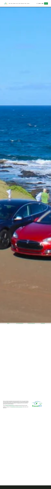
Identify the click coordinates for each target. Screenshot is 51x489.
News (8, 323)
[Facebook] (36, 3)
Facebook (43, 323)
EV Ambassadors (19, 323)
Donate (46, 3)
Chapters (14, 3)
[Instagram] (38, 3)
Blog (11, 3)
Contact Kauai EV (31, 323)
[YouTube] (39, 3)
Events (19, 3)
